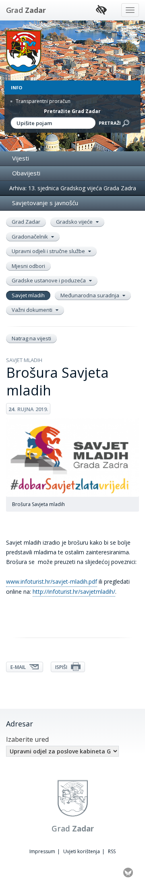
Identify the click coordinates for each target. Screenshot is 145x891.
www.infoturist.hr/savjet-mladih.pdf (51, 581)
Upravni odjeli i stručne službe (49, 251)
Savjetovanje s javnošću (45, 203)
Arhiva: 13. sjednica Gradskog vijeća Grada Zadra (72, 188)
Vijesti (20, 158)
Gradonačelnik (30, 236)
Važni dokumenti (33, 309)
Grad (26, 10)
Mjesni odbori (28, 266)
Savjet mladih (28, 295)
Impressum (42, 851)
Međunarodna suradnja (90, 295)
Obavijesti (26, 173)
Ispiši (61, 667)
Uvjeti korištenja (81, 851)
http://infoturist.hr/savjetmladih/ (74, 591)
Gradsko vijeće (75, 221)
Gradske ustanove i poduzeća (49, 280)
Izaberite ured (27, 739)
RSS (112, 851)
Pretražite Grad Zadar (72, 111)
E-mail (18, 667)
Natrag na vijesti (31, 338)
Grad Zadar (26, 221)
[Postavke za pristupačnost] (101, 10)
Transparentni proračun (42, 101)
